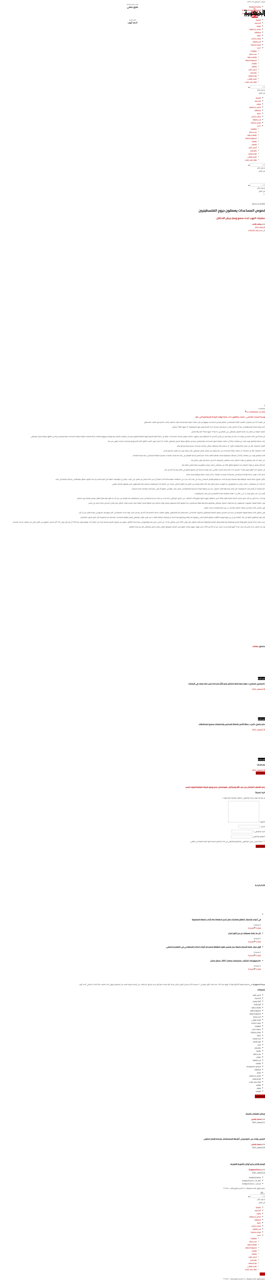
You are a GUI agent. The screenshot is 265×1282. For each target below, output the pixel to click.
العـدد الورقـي (252, 78)
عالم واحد (253, 72)
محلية (259, 1072)
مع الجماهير (252, 75)
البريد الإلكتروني (259, 831)
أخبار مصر (258, 23)
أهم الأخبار (251, 230)
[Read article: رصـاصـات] (132, 744)
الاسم (262, 826)
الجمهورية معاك (251, 60)
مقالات (258, 1084)
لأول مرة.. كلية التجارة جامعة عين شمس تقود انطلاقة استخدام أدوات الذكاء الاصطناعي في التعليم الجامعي (213, 947)
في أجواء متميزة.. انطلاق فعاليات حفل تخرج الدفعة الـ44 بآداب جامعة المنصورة (226, 919)
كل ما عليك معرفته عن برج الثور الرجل (244, 933)
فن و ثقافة (257, 41)
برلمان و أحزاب (256, 38)
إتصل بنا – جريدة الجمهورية (251, 1180)
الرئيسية (258, 19)
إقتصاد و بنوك (252, 57)
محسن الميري (256, 1119)
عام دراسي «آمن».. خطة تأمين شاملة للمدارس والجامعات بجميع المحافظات (232, 724)
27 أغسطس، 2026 (258, 1122)
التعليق (262, 821)
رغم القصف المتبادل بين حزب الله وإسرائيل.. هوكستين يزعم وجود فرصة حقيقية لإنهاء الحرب (225, 787)
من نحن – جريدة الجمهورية (251, 1183)
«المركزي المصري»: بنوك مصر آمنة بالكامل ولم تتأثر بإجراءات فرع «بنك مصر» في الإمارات (226, 683)
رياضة (259, 35)
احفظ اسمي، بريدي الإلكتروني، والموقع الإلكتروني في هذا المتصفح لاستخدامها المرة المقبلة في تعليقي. (226, 841)
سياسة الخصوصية (255, 6)
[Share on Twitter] (245, 411)
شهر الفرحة (257, 1041)
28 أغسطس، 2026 (258, 689)
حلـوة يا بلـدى (256, 1029)
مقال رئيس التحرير (251, 81)
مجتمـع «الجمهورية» (253, 1066)
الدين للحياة (257, 1016)
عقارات (258, 1057)
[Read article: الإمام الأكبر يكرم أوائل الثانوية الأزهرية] (132, 1155)
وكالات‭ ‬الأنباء (257, 224)
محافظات (257, 32)
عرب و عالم (253, 54)
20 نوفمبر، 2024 (260, 227)
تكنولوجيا (254, 50)
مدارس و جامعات (255, 29)
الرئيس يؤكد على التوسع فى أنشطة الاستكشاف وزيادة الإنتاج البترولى (234, 1139)
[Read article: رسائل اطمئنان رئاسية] (132, 1105)
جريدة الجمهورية (255, 1169)
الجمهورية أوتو (255, 1010)
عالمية (258, 1050)
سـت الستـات (257, 1038)
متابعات (254, 66)
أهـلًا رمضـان (256, 1001)
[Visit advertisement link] (227, 641)
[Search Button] (249, 87)
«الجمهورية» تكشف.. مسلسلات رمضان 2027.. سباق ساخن (235, 960)
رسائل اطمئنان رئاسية (255, 1114)
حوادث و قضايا (256, 44)
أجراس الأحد (253, 69)
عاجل (259, 1044)
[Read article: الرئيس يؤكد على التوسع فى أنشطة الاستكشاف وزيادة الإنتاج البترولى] (132, 1130)
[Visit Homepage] (254, 17)
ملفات (259, 26)
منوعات (254, 63)
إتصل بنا (262, 1274)
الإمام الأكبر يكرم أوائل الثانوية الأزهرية (247, 1164)
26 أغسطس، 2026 (258, 1147)
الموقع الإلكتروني (259, 836)
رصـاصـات (261, 764)
